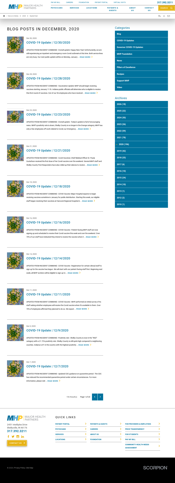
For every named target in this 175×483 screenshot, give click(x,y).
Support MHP (123, 80)
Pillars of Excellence (126, 67)
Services (74, 8)
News (119, 60)
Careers (69, 2)
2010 (121, 204)
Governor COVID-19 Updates (130, 47)
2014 (121, 184)
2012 (121, 198)
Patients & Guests (112, 9)
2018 (121, 157)
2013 (121, 191)
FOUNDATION (84, 2)
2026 (121, 104)
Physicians (57, 8)
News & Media (13, 16)
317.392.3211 (165, 2)
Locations (91, 8)
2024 (121, 117)
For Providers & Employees (138, 424)
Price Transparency (134, 429)
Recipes (120, 74)
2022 (121, 131)
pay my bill (55, 2)
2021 (121, 137)
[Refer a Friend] (168, 16)
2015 (121, 177)
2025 (121, 111)
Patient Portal (62, 424)
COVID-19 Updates (125, 40)
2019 (121, 151)
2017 (121, 164)
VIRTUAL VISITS (120, 2)
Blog (119, 34)
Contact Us (149, 9)
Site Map (29, 468)
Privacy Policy (19, 468)
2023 (121, 124)
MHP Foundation (124, 54)
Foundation (95, 439)
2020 (24, 16)
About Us (132, 9)
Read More (85, 57)
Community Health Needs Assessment (137, 446)
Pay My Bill (130, 439)
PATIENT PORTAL (101, 2)
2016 (121, 171)
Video (119, 87)
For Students (131, 434)
